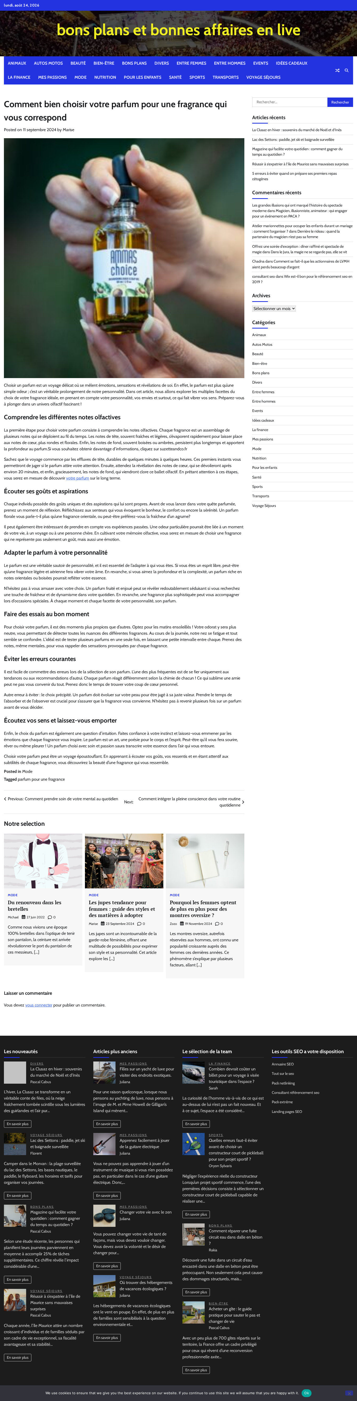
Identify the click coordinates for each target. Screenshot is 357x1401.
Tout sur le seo (283, 1073)
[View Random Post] (337, 70)
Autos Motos (48, 63)
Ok (306, 1393)
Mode (80, 77)
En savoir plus (17, 1123)
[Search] (346, 70)
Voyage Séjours (263, 77)
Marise (68, 129)
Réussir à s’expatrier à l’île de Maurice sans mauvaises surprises (300, 164)
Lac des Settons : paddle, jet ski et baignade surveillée (293, 139)
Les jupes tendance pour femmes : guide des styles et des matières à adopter (122, 909)
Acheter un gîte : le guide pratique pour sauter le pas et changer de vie (234, 1315)
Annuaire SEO (283, 1064)
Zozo (173, 924)
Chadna (258, 261)
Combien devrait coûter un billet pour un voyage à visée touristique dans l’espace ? (234, 1075)
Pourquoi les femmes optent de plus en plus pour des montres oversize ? (203, 909)
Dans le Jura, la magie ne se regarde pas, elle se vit (309, 252)
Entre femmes (191, 63)
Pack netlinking (283, 1083)
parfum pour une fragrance (41, 779)
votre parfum (77, 478)
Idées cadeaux (291, 63)
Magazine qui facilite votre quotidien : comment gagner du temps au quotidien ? (55, 1218)
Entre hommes (229, 63)
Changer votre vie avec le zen (146, 1212)
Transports (226, 77)
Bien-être (104, 63)
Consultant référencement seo (295, 1092)
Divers (161, 63)
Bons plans (134, 63)
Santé (175, 77)
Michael (13, 917)
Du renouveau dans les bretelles (34, 905)
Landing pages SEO (287, 1111)
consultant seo (263, 276)
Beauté (78, 63)
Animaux (17, 63)
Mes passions (52, 77)
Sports (197, 77)
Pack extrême (282, 1102)
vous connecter (38, 1005)
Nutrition (105, 77)
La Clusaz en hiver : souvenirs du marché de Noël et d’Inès (297, 130)
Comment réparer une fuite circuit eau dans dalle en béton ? (235, 1237)
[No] (349, 1393)
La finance (19, 77)
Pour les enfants (142, 77)
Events (260, 63)
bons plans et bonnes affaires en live (179, 29)
